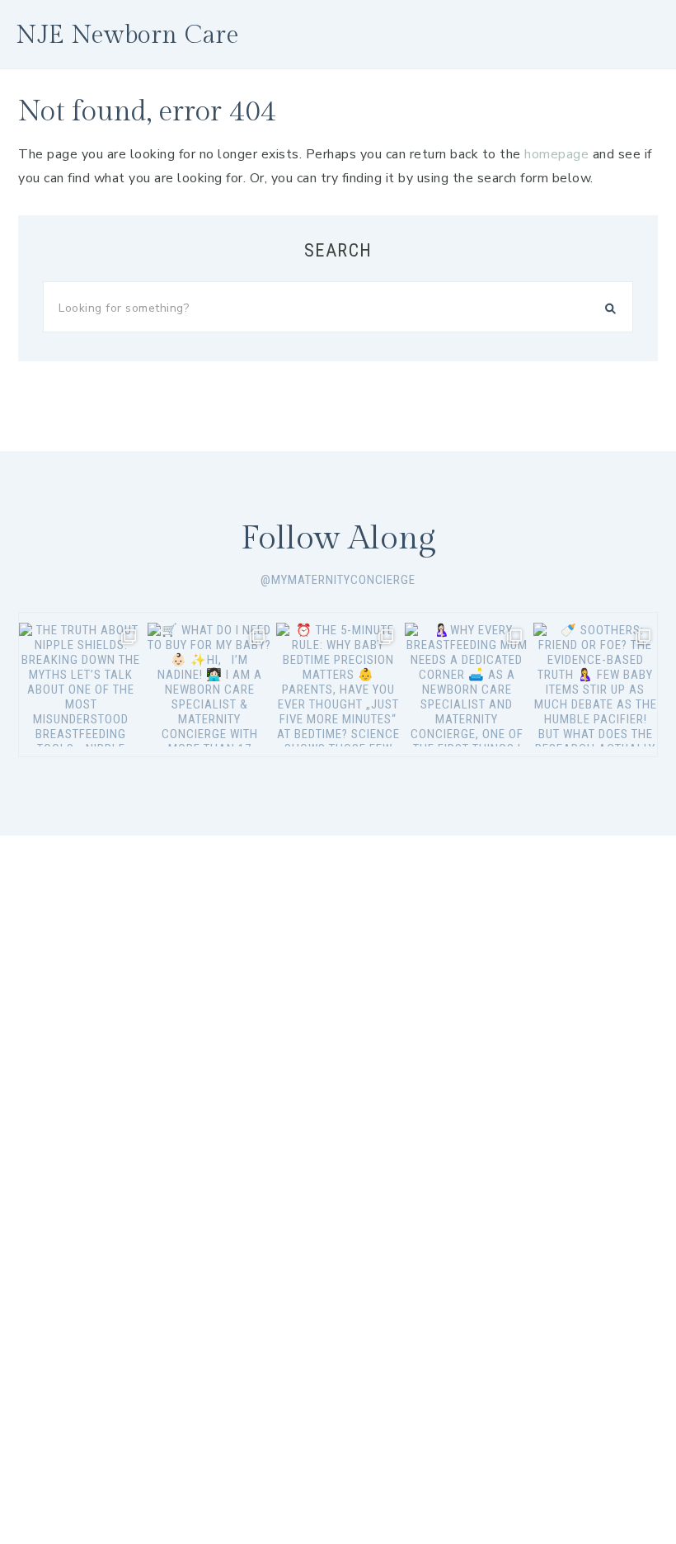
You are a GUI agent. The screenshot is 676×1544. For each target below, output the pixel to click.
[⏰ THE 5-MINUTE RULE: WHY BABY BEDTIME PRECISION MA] (338, 684)
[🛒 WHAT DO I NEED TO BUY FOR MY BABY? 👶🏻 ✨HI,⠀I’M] (209, 684)
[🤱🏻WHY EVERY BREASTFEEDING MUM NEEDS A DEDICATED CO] (466, 684)
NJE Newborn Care (127, 35)
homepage (556, 154)
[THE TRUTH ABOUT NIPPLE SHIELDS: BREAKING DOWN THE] (81, 684)
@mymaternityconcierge (338, 579)
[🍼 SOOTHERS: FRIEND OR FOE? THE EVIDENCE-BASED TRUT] (595, 684)
